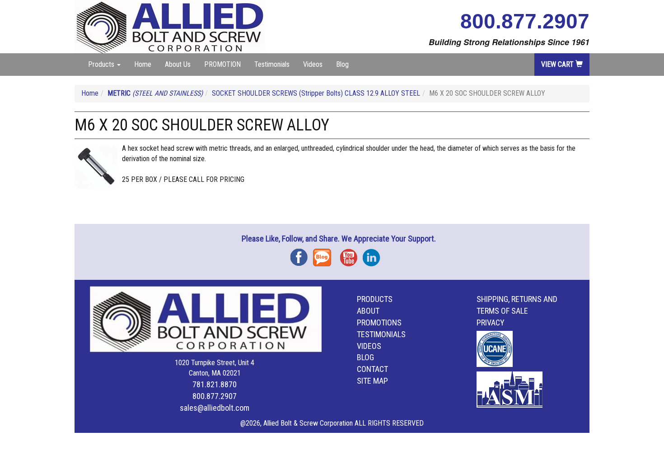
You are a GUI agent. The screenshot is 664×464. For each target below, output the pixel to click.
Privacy (491, 322)
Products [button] (102, 64)
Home (142, 64)
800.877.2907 (524, 21)
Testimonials (272, 64)
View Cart (558, 64)
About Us (178, 64)
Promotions (379, 322)
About (368, 311)
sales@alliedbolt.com (214, 408)
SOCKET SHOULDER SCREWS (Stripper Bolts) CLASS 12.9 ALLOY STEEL (316, 93)
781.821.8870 (214, 384)
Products (375, 299)
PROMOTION (222, 64)
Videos (313, 64)
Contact (372, 369)
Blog (342, 64)
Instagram (374, 254)
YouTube (351, 254)
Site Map (372, 380)
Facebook (302, 254)
